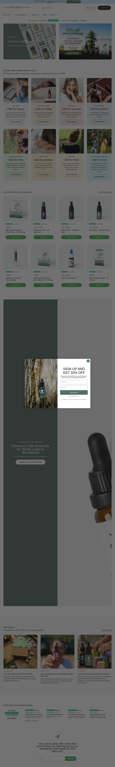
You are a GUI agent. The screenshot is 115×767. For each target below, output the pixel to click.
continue (74, 392)
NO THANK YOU (74, 396)
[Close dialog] (88, 360)
